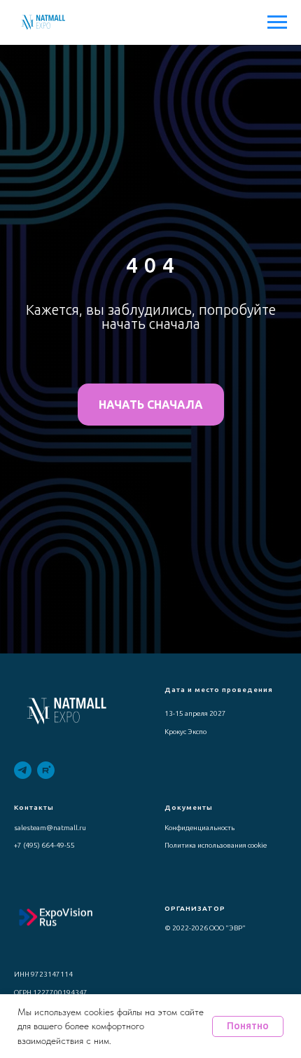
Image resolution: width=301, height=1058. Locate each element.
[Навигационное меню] (277, 22)
